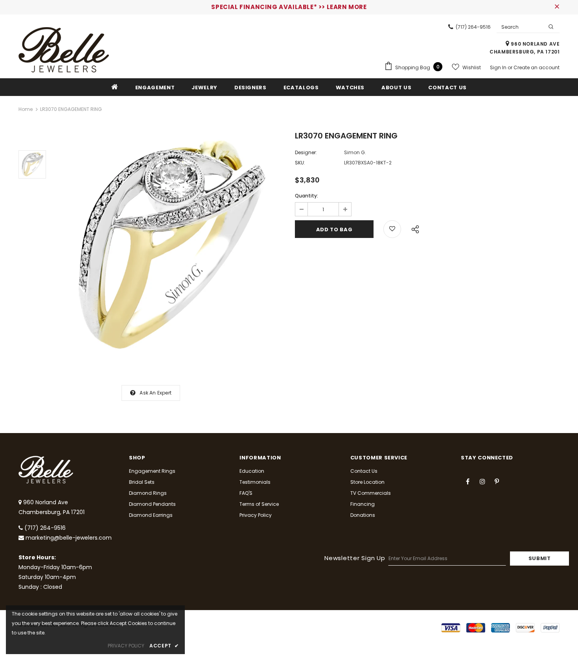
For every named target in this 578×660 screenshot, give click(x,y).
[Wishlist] (392, 229)
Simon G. (355, 152)
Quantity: (306, 195)
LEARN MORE (347, 7)
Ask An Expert (155, 392)
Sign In (499, 67)
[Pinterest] (497, 481)
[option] (168, 247)
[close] (557, 7)
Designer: (306, 152)
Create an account (537, 67)
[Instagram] (482, 481)
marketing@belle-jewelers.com (69, 538)
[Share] (413, 228)
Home (25, 109)
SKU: (300, 162)
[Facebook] (468, 481)
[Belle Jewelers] (63, 49)
